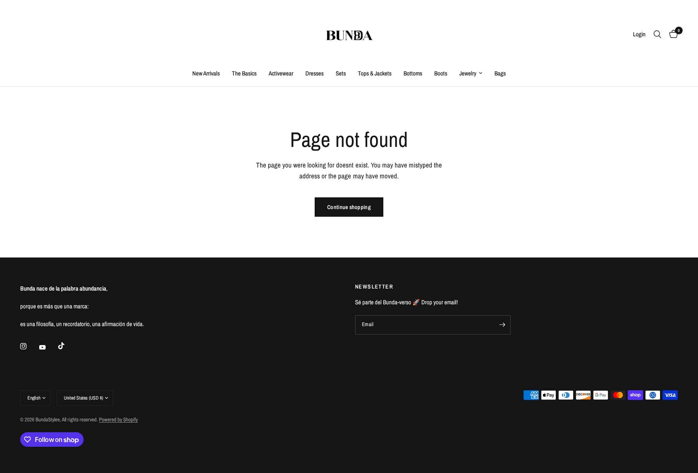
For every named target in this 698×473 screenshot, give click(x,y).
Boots (440, 73)
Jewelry (467, 73)
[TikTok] (67, 346)
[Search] (657, 34)
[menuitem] (206, 73)
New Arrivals (206, 73)
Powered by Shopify (118, 419)
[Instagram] (29, 346)
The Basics (244, 73)
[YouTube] (48, 347)
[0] (671, 34)
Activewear (281, 73)
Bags (500, 73)
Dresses (314, 73)
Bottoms (413, 73)
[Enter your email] (502, 325)
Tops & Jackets (374, 73)
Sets (341, 73)
